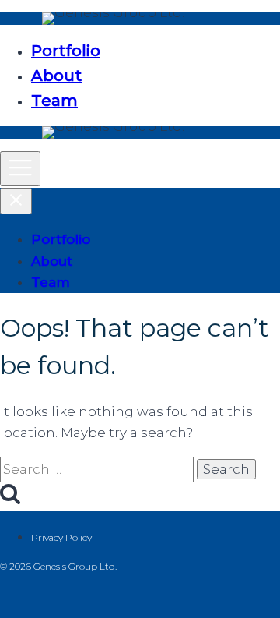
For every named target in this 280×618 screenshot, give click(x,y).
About (56, 75)
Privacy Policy (61, 537)
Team (54, 100)
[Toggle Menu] (20, 168)
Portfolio (65, 50)
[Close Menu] (16, 201)
